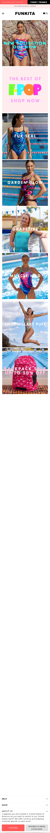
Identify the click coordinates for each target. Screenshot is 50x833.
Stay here (13, 828)
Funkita (25, 13)
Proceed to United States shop (37, 828)
